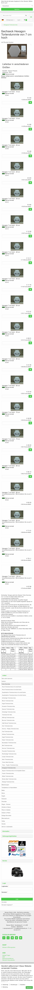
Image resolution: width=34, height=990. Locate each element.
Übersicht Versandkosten (8, 960)
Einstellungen (14, 984)
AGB (3, 957)
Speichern (17, 9)
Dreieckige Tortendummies (8, 712)
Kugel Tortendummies (7, 703)
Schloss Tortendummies (8, 734)
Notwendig (5, 984)
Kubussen (4, 798)
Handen (4, 824)
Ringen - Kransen (6, 804)
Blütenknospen (5, 785)
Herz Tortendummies (7, 726)
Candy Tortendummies (7, 756)
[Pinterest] (16, 937)
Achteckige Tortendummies (9, 698)
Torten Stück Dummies (7, 762)
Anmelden (4, 902)
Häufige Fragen (6, 955)
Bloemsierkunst (5, 818)
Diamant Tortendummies (8, 709)
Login (17, 899)
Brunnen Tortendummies (8, 720)
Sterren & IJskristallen (7, 826)
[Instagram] (8, 937)
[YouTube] (20, 937)
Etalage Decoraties (6, 815)
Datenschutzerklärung (7, 958)
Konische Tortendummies (8, 706)
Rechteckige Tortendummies (9, 754)
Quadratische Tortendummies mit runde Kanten (14, 692)
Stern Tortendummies (7, 759)
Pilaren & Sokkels (6, 810)
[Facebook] (3, 937)
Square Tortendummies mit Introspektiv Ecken (13, 770)
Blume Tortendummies (7, 700)
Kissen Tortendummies (8, 740)
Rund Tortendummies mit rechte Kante (11, 689)
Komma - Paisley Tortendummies (10, 728)
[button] (3, 19)
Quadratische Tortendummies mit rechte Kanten (14, 695)
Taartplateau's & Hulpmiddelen (9, 787)
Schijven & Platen (6, 812)
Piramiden (4, 801)
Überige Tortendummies (8, 782)
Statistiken (22, 984)
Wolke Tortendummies (7, 776)
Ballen (3, 790)
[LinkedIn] (12, 937)
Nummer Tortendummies (8, 748)
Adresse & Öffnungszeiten (8, 947)
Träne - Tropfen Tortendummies (10, 765)
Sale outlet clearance (7, 678)
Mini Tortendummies (7, 745)
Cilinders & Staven (6, 807)
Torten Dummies (6, 684)
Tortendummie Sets (7, 714)
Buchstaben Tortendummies (9, 742)
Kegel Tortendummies (7, 737)
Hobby (3, 821)
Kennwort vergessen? (7, 905)
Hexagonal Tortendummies (9, 768)
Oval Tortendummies (7, 731)
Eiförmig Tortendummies (8, 717)
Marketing (5, 987)
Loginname (5, 886)
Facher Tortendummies (8, 773)
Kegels (3, 796)
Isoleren (4, 681)
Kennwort (4, 892)
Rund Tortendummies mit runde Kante (11, 687)
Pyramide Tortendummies (8, 751)
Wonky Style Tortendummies (9, 779)
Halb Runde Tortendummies (9, 723)
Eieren (3, 793)
